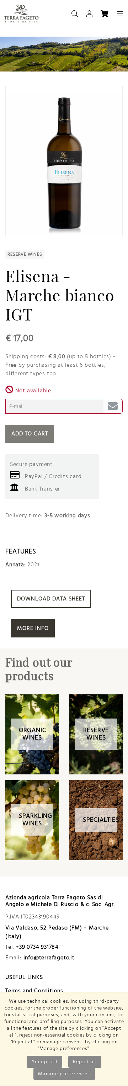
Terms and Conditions (34, 991)
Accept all (44, 1061)
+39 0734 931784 (37, 947)
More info (33, 628)
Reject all (85, 1061)
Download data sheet (51, 599)
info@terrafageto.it (49, 957)
